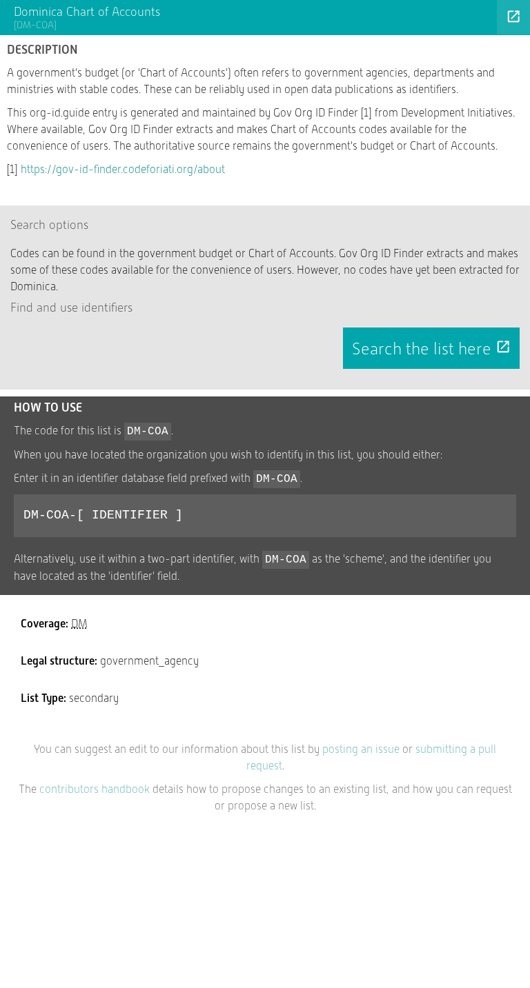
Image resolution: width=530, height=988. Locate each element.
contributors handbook (94, 789)
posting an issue (361, 749)
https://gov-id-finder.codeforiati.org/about (123, 169)
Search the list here (431, 349)
